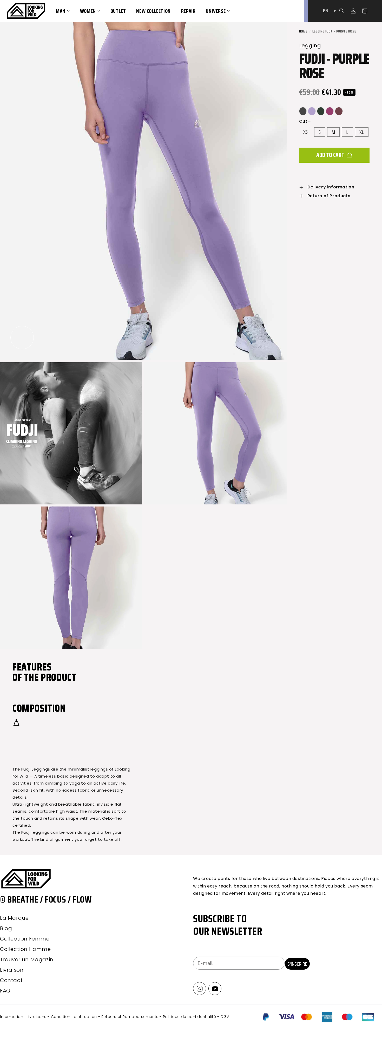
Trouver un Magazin (27, 959)
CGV (224, 1016)
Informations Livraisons (24, 1016)
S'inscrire (297, 964)
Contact (11, 980)
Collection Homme (25, 949)
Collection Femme (25, 938)
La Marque (14, 918)
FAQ (5, 990)
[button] (63, 11)
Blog (6, 928)
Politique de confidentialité (190, 1016)
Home (303, 31)
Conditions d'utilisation (74, 1016)
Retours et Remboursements (130, 1016)
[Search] (341, 11)
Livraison (11, 970)
